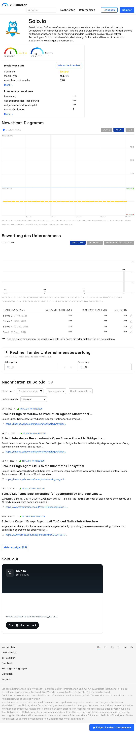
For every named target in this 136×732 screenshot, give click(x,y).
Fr (119, 647)
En (105, 647)
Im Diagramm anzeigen (31, 409)
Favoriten (10, 657)
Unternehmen (87, 9)
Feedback (7, 663)
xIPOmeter (18, 5)
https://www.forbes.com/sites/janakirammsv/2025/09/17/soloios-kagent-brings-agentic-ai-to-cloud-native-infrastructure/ (37, 534)
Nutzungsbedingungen (14, 668)
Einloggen (109, 9)
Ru (125, 647)
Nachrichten (67, 9)
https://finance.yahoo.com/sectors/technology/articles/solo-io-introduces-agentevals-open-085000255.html (36, 451)
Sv (132, 647)
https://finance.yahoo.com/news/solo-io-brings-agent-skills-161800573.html (36, 479)
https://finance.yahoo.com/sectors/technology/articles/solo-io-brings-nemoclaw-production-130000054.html (36, 424)
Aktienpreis (10, 362)
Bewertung (84, 362)
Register (127, 9)
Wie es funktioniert (69, 65)
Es (112, 647)
